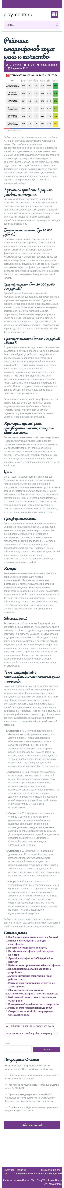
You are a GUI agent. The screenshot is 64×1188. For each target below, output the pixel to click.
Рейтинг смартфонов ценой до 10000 (30, 1008)
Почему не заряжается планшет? (27, 947)
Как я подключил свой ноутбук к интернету (29, 1033)
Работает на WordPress (16, 1180)
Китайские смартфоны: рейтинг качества (33, 993)
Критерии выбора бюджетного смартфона (33, 1004)
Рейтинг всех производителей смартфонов (34, 965)
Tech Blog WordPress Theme (46, 1180)
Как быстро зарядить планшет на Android (33, 937)
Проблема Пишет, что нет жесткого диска (31, 1026)
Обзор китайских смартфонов (26, 990)
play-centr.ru (18, 14)
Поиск (7, 1043)
